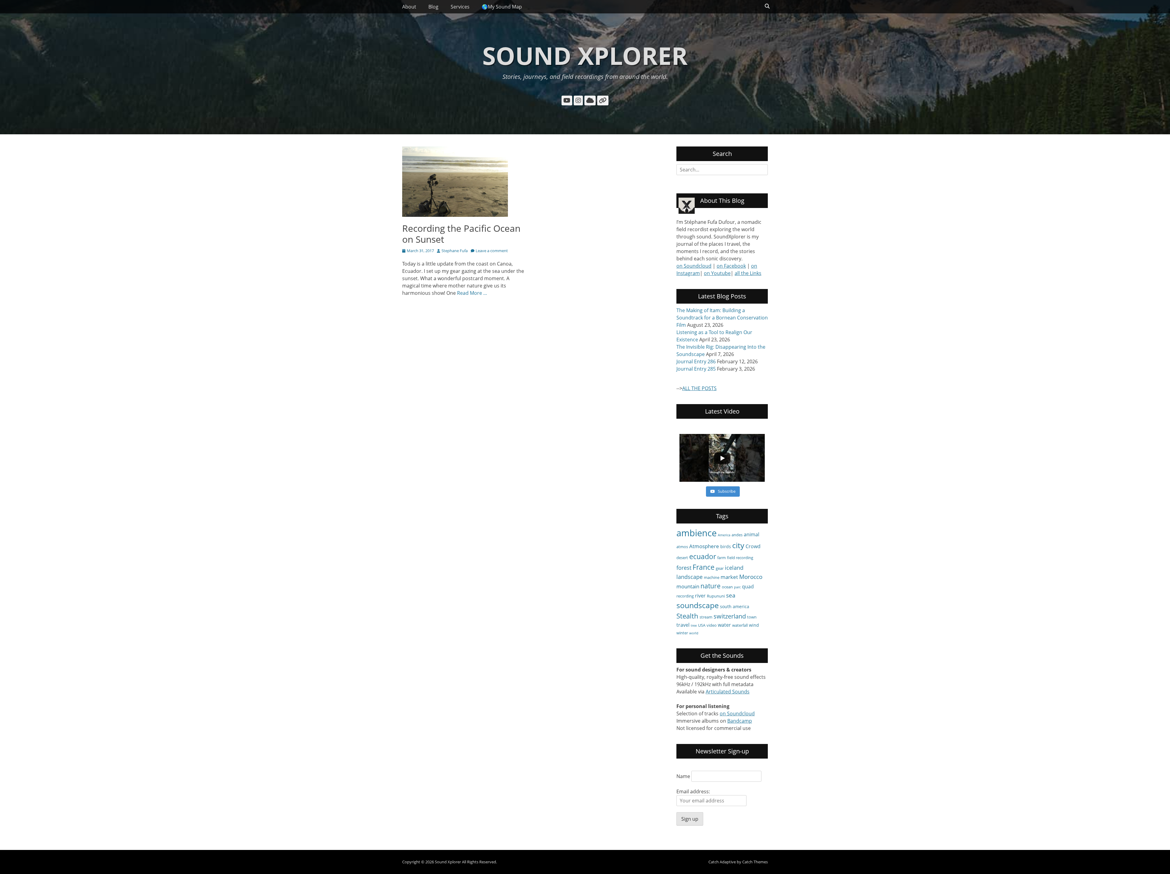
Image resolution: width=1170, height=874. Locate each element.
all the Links (748, 273)
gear (720, 568)
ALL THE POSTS (699, 388)
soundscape (697, 605)
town (752, 617)
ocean (727, 587)
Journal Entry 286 (696, 361)
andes (737, 534)
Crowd (753, 546)
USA (701, 625)
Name (683, 776)
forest (683, 567)
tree (694, 625)
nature (710, 585)
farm (721, 557)
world (693, 633)
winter (682, 633)
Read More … (472, 293)
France (703, 567)
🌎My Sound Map (502, 6)
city (738, 545)
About (409, 6)
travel (683, 625)
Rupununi (716, 596)
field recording (740, 557)
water (724, 625)
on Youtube (717, 273)
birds (725, 546)
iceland (734, 567)
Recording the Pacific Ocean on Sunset (461, 233)
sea (731, 595)
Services (460, 6)
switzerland (730, 616)
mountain (687, 586)
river (700, 595)
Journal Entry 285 (696, 368)
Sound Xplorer (585, 55)
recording (685, 596)
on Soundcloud (693, 266)
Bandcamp (739, 720)
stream (706, 617)
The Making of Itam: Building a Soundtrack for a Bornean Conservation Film (722, 317)
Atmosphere (704, 546)
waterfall (740, 625)
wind (754, 625)
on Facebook (731, 266)
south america (734, 606)
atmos (682, 546)
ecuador (702, 556)
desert (682, 557)
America (724, 535)
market (729, 576)
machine (711, 577)
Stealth (687, 616)
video (712, 625)
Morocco (750, 577)
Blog (433, 6)
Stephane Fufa (454, 250)
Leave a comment (492, 250)
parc (737, 587)
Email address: (693, 791)
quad (748, 586)
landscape (689, 576)
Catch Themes (755, 862)
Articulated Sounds (728, 691)
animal (751, 534)
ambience (696, 533)
